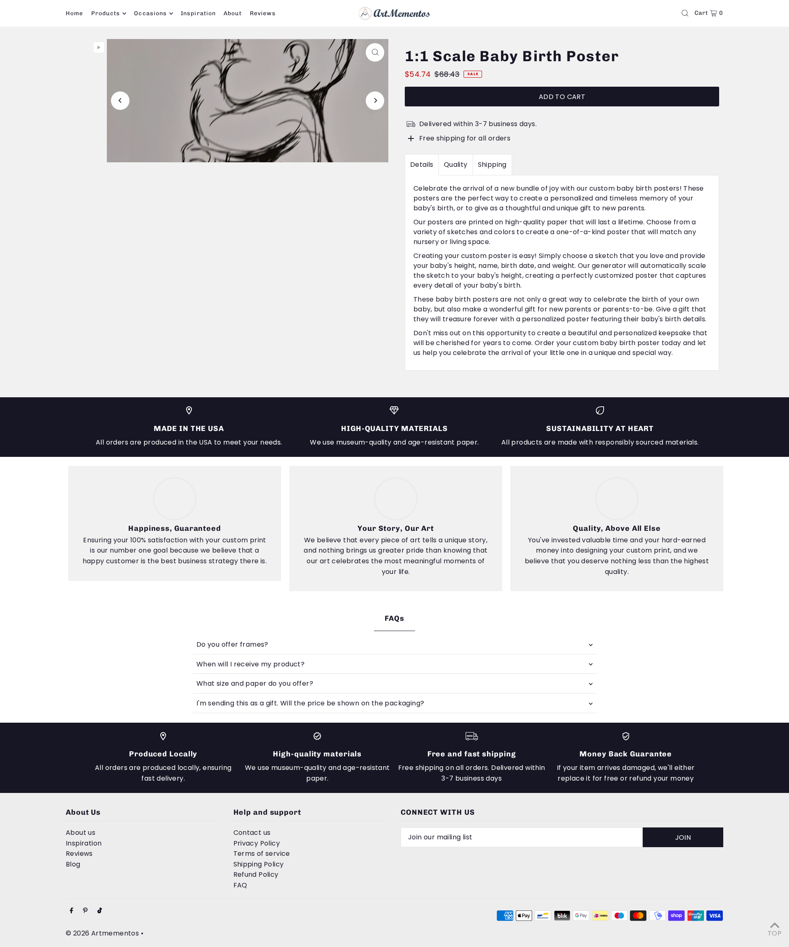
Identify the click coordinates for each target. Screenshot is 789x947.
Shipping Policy (258, 864)
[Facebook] (71, 911)
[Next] (375, 100)
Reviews (79, 853)
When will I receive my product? (250, 664)
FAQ (240, 885)
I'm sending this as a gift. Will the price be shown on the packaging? (310, 703)
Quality (456, 164)
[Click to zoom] (375, 52)
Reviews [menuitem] (263, 13)
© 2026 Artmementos (102, 933)
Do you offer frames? (232, 644)
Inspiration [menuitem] (198, 13)
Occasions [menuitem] (150, 13)
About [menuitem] (233, 13)
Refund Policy (256, 874)
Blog (73, 864)
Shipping (492, 164)
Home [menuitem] (74, 13)
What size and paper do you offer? (254, 683)
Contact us (252, 832)
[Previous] (120, 100)
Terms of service (261, 853)
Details (422, 164)
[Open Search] (685, 13)
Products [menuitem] (105, 13)
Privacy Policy (256, 843)
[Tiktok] (99, 911)
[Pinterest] (85, 911)
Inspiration (84, 843)
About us (80, 832)
